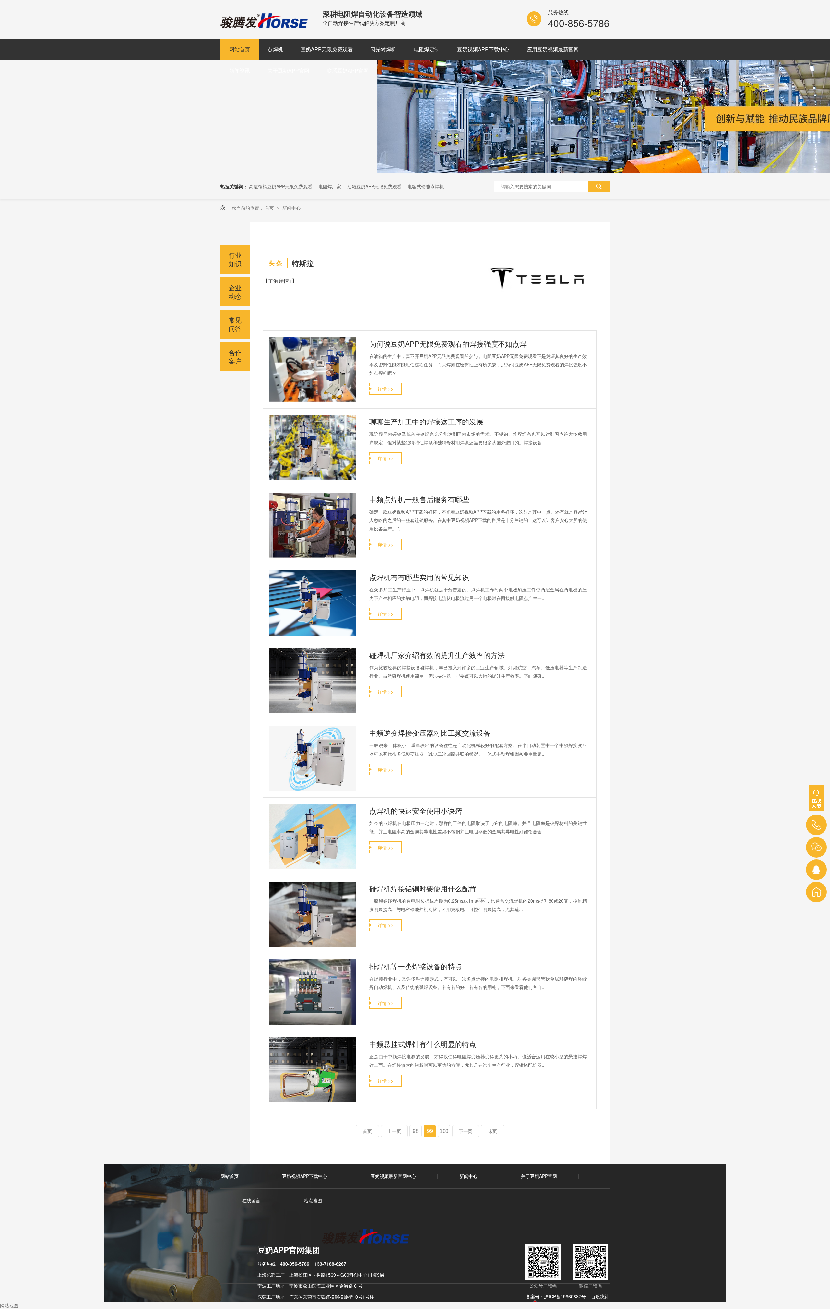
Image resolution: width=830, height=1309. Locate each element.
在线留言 (251, 1200)
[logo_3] (369, 1237)
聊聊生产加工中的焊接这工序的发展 (426, 421)
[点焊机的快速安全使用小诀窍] (312, 836)
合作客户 (235, 356)
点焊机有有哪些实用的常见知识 (419, 577)
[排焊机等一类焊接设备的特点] (312, 992)
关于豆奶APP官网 (288, 70)
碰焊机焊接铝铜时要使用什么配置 (422, 888)
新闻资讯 (239, 70)
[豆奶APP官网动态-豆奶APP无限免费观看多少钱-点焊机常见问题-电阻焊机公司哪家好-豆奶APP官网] (264, 25)
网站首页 (239, 49)
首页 (270, 208)
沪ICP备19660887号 (565, 1296)
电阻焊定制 (427, 49)
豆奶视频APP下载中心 (483, 49)
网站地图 (9, 1305)
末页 (492, 1131)
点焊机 (275, 49)
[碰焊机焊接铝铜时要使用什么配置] (312, 914)
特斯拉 (303, 263)
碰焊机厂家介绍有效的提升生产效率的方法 (437, 655)
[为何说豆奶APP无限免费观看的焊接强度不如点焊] (312, 369)
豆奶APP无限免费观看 (327, 49)
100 (444, 1131)
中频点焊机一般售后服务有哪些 (419, 499)
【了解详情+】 (280, 280)
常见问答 (235, 324)
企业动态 (235, 292)
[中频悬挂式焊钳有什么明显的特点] (312, 1069)
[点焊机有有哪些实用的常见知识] (312, 603)
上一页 (394, 1131)
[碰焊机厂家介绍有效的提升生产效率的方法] (312, 680)
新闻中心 (291, 208)
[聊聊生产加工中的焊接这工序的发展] (312, 447)
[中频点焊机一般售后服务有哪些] (312, 525)
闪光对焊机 (383, 49)
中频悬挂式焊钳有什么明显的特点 (422, 1044)
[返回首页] (816, 892)
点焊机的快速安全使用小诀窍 (415, 810)
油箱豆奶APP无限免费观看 (374, 186)
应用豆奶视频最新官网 (553, 49)
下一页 (465, 1131)
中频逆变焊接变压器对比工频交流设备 (430, 733)
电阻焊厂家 (329, 186)
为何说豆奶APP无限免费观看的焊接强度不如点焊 (448, 344)
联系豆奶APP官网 (348, 70)
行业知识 (235, 259)
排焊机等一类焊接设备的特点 (415, 966)
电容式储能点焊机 (426, 186)
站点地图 (313, 1200)
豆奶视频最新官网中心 (393, 1176)
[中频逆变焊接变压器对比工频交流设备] (312, 758)
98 (416, 1131)
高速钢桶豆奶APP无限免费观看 (280, 186)
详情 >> (385, 389)
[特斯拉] (538, 278)
